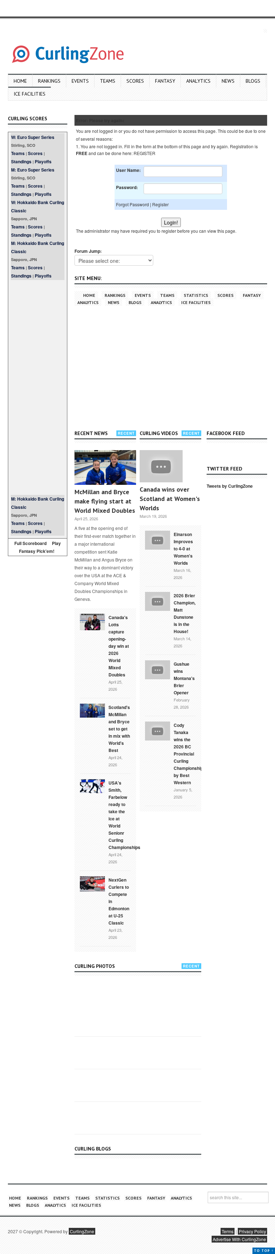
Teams (107, 81)
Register (160, 204)
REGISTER (144, 153)
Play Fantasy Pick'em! (40, 547)
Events (80, 81)
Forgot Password (132, 204)
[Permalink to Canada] (92, 621)
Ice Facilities (29, 94)
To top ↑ (264, 1250)
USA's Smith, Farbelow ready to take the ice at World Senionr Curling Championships (124, 815)
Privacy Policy (252, 1231)
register (168, 231)
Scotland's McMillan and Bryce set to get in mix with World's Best (119, 728)
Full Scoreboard (30, 543)
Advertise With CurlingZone (239, 1239)
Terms (227, 1231)
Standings (21, 161)
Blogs (253, 81)
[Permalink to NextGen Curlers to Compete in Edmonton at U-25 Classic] (92, 883)
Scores (135, 81)
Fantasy (165, 81)
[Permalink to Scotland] (92, 710)
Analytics (198, 81)
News (228, 81)
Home (20, 81)
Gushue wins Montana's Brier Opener (184, 678)
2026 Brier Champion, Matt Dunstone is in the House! (185, 613)
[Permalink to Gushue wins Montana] (157, 669)
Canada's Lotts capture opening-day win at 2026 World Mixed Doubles (118, 646)
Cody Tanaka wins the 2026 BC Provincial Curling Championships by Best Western (190, 754)
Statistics (196, 295)
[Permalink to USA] (92, 786)
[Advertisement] (37, 387)
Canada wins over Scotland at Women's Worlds (170, 498)
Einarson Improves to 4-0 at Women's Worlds (183, 548)
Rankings (49, 81)
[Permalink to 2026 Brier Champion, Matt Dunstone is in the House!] (157, 600)
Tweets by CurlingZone (230, 486)
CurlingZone (82, 1231)
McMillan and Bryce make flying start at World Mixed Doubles (104, 501)
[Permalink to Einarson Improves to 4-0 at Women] (157, 539)
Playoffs (43, 161)
